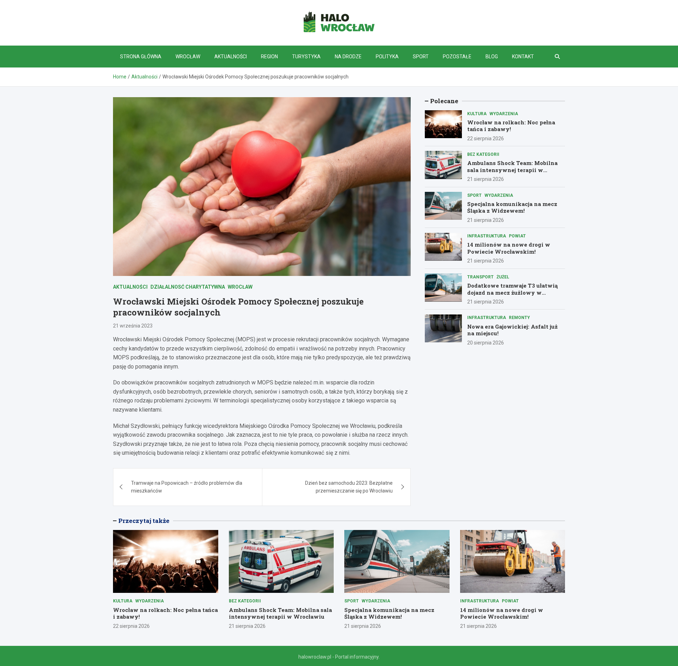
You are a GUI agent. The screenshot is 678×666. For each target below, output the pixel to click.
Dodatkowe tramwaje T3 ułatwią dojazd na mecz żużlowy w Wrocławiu (512, 292)
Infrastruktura (486, 236)
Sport (421, 56)
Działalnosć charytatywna (187, 287)
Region (269, 56)
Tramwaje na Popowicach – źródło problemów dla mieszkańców (186, 487)
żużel (502, 276)
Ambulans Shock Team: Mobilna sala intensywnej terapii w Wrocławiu (512, 169)
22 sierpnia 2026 (485, 138)
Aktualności (230, 56)
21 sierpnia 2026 (485, 179)
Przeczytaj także (144, 521)
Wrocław (188, 56)
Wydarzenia (503, 113)
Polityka (387, 56)
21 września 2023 (133, 326)
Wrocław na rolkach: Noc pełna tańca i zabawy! (511, 125)
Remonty (519, 317)
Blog (492, 56)
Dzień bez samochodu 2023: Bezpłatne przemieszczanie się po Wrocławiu (349, 487)
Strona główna (140, 56)
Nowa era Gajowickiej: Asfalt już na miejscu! (512, 330)
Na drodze (348, 56)
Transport (480, 276)
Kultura (477, 113)
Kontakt (523, 56)
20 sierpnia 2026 (485, 342)
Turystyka (306, 56)
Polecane (444, 101)
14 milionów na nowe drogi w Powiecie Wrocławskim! (508, 248)
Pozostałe (457, 56)
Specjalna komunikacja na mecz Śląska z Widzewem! (512, 207)
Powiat (517, 236)
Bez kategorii (483, 154)
